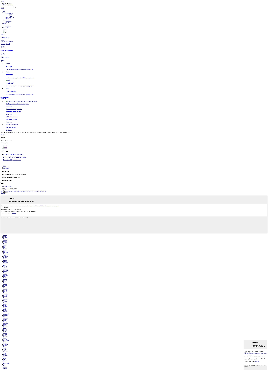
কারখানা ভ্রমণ (8, 26)
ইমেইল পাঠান (3, 193)
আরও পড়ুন (2, 134)
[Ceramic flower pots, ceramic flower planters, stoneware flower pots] (21, 101)
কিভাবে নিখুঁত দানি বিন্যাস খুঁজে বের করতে (12, 160)
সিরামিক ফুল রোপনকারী (11, 127)
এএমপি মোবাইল (12, 190)
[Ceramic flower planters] (12, 124)
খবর (4, 19)
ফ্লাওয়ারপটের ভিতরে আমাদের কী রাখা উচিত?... (13, 154)
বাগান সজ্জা (36, 191)
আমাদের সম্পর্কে (6, 24)
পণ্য (4, 12)
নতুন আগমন (5, 98)
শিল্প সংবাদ (8, 22)
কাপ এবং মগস (8, 18)
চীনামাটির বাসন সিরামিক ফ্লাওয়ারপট (11, 191)
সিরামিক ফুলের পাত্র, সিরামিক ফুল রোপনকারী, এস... (17, 104)
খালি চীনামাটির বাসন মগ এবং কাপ (13, 111)
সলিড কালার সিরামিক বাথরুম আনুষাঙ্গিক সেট (25, 191)
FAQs (4, 23)
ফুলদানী (39, 191)
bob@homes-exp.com (8, 186)
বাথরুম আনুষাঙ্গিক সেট (10, 17)
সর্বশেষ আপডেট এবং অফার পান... (6, 140)
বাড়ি (4, 11)
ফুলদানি (10, 14)
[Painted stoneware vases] (12, 116)
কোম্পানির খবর (8, 21)
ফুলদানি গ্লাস (43, 191)
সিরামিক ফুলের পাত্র (9, 13)
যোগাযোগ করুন (6, 27)
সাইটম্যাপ (6, 190)
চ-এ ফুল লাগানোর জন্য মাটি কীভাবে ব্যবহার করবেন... (14, 157)
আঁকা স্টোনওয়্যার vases (11, 119)
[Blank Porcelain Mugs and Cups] (14, 109)
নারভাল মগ (2, 191)
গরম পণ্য (2, 190)
